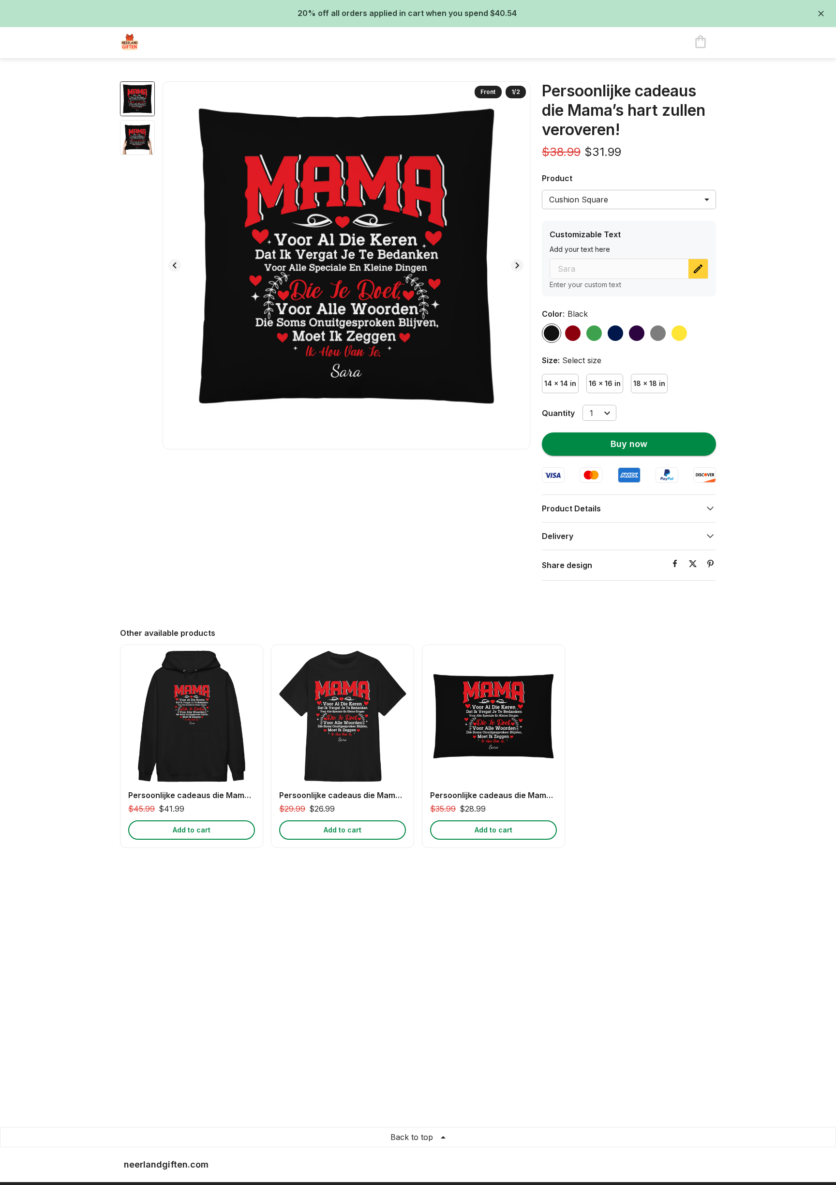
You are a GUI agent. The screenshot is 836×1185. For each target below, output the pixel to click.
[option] (551, 333)
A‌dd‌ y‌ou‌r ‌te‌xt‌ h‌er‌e (580, 249)
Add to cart (191, 830)
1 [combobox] (591, 413)
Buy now (629, 444)
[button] (629, 508)
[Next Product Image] (517, 265)
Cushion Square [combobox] (578, 199)
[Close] (821, 13)
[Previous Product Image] (174, 265)
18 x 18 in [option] (649, 383)
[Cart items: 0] (700, 42)
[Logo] (158, 42)
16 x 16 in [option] (605, 383)
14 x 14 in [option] (560, 383)
